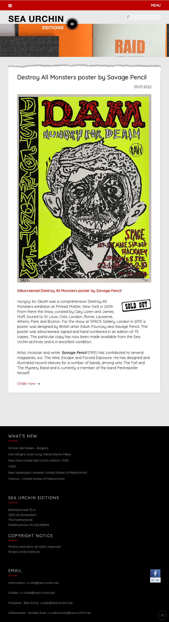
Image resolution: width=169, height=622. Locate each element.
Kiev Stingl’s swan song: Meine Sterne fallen (39, 454)
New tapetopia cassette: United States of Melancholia (47, 472)
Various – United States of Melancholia (36, 479)
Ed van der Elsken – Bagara (28, 448)
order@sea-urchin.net (39, 593)
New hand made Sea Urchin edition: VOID (38, 460)
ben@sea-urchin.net (58, 603)
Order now (26, 383)
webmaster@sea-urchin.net (71, 613)
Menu (155, 5)
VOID (12, 466)
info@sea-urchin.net (44, 583)
